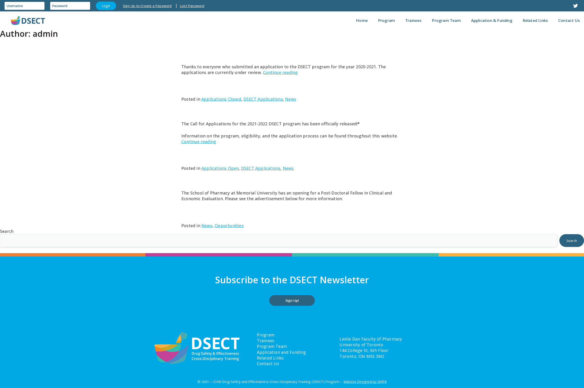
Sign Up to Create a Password (147, 5)
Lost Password (192, 5)
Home (362, 20)
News (290, 99)
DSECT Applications (263, 99)
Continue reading (280, 72)
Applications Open (220, 168)
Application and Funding (281, 352)
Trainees (265, 340)
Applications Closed (221, 99)
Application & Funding (491, 20)
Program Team (272, 346)
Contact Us (268, 363)
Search (6, 231)
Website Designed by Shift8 (365, 382)
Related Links (270, 358)
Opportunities (229, 225)
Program (265, 335)
